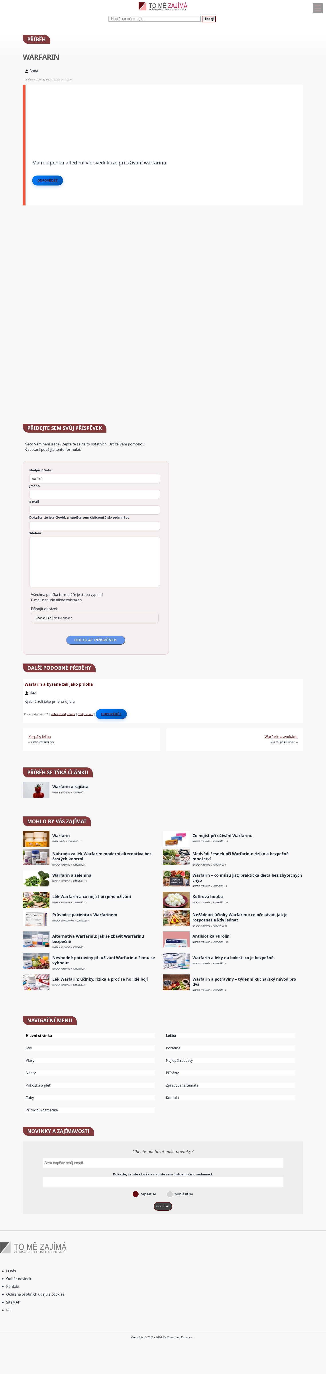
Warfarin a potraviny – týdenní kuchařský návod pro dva (244, 982)
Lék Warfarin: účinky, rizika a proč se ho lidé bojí (100, 979)
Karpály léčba (39, 736)
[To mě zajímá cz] (163, 11)
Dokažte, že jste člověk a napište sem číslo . (79, 517)
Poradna (173, 1048)
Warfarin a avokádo (281, 736)
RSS (9, 1310)
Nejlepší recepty (179, 1060)
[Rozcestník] (318, 8)
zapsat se (147, 1194)
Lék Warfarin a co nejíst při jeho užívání (91, 896)
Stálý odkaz (85, 714)
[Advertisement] (159, 116)
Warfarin (61, 835)
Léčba (171, 1035)
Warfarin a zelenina (71, 875)
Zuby (30, 1097)
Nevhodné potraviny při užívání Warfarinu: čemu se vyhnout (103, 960)
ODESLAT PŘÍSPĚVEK (95, 640)
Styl (29, 1048)
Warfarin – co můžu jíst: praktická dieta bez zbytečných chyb (247, 878)
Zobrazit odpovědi (63, 714)
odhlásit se (183, 1194)
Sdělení (35, 533)
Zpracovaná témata (182, 1085)
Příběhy (172, 1072)
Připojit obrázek (44, 608)
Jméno (34, 486)
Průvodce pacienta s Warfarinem (84, 914)
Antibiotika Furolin (211, 936)
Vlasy (30, 1060)
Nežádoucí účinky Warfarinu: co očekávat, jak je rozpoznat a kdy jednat (240, 917)
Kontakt (172, 1097)
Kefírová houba (207, 896)
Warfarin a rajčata (70, 786)
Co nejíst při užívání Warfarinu (222, 835)
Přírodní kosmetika (42, 1110)
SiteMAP (13, 1302)
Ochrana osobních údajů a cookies (35, 1294)
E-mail (34, 501)
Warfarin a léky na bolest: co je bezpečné (233, 957)
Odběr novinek (18, 1278)
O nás (11, 1271)
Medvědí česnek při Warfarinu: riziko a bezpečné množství (240, 856)
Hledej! (209, 19)
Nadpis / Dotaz (41, 470)
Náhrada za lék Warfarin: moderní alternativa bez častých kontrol (101, 856)
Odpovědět (47, 180)
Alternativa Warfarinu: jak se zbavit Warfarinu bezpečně (98, 939)
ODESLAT (163, 1206)
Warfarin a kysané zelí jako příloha (59, 684)
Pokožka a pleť (38, 1085)
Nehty (31, 1072)
